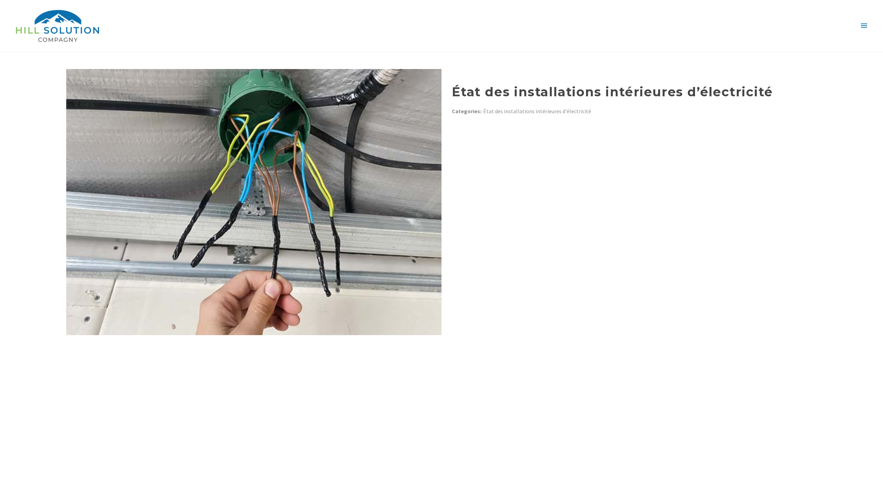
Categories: (467, 111)
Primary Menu (864, 26)
